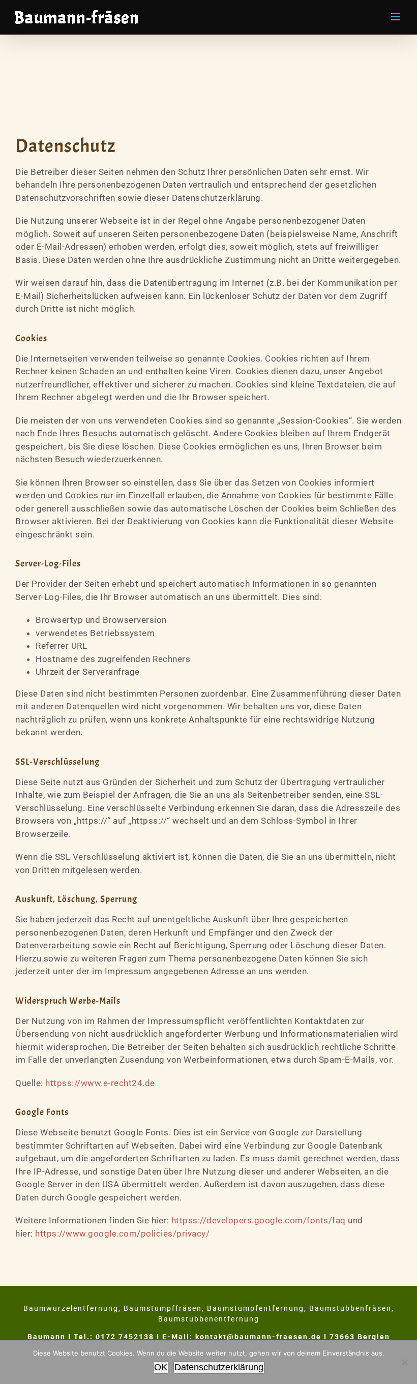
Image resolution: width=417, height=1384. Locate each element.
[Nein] (404, 1362)
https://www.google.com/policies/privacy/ (122, 1233)
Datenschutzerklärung (218, 1367)
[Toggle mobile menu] (396, 16)
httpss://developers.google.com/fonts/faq (258, 1220)
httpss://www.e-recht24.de (100, 1083)
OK (160, 1367)
